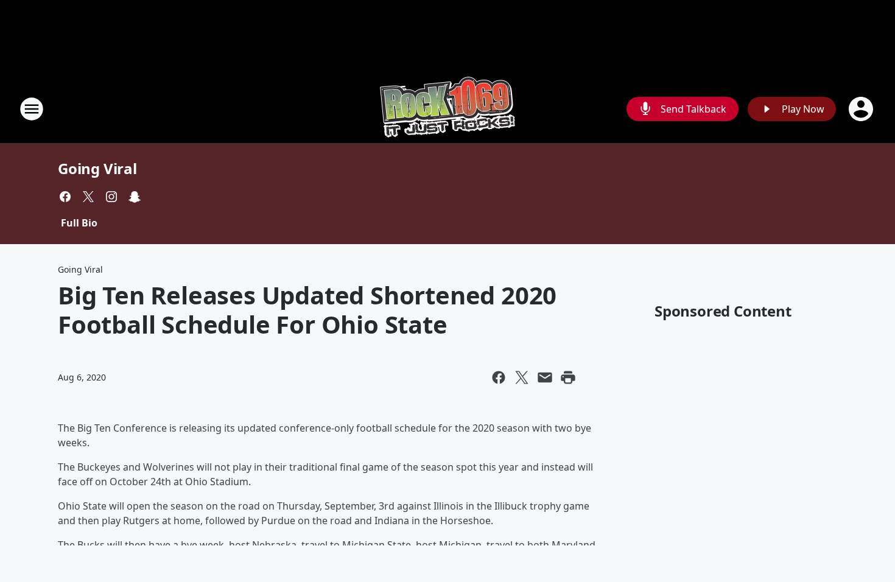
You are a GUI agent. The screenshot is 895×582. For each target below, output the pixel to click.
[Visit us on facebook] (65, 196)
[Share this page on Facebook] (498, 377)
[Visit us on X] (88, 196)
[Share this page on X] (521, 377)
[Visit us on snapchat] (134, 196)
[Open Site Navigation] (31, 109)
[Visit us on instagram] (111, 196)
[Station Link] (447, 109)
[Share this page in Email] (544, 377)
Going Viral (97, 168)
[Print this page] (568, 377)
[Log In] (862, 109)
